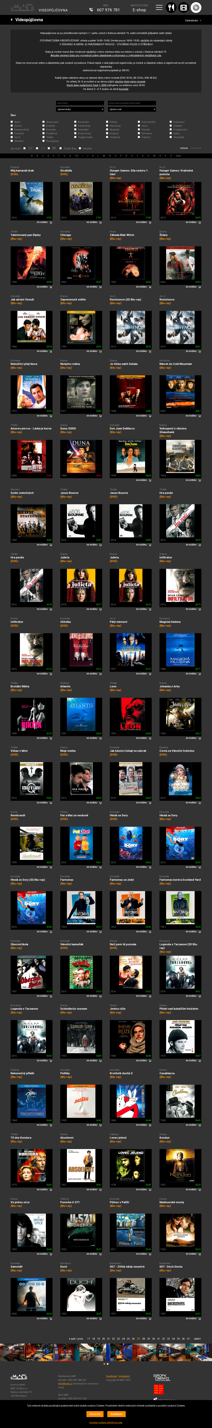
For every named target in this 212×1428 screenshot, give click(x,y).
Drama (18, 125)
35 (178, 1338)
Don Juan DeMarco (122, 428)
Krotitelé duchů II (121, 1073)
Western (19, 141)
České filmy (70, 148)
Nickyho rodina (70, 364)
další (197, 1338)
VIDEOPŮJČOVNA (53, 10)
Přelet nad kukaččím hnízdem (178, 1008)
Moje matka (68, 750)
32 (163, 1338)
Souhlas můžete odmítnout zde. (106, 1422)
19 (98, 1338)
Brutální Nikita (20, 686)
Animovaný (52, 122)
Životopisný (52, 141)
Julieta (64, 557)
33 (168, 1338)
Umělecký (115, 137)
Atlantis (65, 686)
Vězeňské (178, 137)
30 (153, 1338)
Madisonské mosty (171, 1202)
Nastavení (95, 1414)
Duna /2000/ (68, 428)
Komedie (51, 129)
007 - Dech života (170, 1266)
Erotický (50, 125)
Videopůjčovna (27, 19)
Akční (17, 122)
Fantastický (84, 125)
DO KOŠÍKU (42, 222)
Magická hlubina (170, 621)
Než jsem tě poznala (123, 944)
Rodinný (114, 133)
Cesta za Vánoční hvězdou (176, 750)
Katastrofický (21, 129)
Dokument (179, 122)
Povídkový (51, 133)
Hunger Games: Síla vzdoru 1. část (129, 172)
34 (173, 1338)
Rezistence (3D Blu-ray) (125, 299)
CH (76, 155)
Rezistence (167, 299)
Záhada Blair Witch (122, 235)
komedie (123, 89)
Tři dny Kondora (21, 1137)
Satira (176, 133)
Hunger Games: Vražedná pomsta (176, 172)
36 (183, 1338)
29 (148, 1338)
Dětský (113, 122)
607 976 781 (108, 10)
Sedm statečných (22, 492)
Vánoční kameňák (71, 944)
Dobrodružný (148, 122)
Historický (115, 125)
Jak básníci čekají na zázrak (128, 750)
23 (118, 1338)
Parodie (146, 129)
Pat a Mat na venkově (74, 815)
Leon (113, 686)
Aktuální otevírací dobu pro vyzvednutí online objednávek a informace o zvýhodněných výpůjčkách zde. (106, 55)
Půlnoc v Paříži (119, 1202)
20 (103, 1338)
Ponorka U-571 (70, 1202)
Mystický (114, 129)
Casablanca (167, 1073)
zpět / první (76, 1338)
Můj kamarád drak (22, 170)
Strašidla (66, 170)
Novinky (87, 148)
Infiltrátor (165, 557)
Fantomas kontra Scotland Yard (180, 879)
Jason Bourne (69, 492)
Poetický (19, 133)
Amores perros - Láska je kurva (31, 428)
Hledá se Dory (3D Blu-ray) (28, 879)
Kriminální (83, 129)
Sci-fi (17, 137)
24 (123, 1338)
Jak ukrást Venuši (22, 299)
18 (93, 1338)
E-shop (139, 10)
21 (108, 1338)
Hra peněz (166, 492)
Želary (163, 235)
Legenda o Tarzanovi (24, 1008)
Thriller (49, 137)
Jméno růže (118, 1008)
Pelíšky (65, 1073)
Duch (63, 1266)
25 (128, 1338)
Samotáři (16, 1266)
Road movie (84, 133)
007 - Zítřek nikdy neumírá (127, 1266)
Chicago (65, 235)
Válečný (146, 137)
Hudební (177, 125)
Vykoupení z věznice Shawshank (173, 430)
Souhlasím (116, 1414)
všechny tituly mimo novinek (130, 81)
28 (143, 1338)
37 (188, 1338)
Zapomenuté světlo (73, 299)
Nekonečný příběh (22, 1073)
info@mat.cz (65, 1383)
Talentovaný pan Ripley (26, 235)
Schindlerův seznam (73, 1008)
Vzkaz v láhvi (19, 750)
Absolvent (67, 1137)
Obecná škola (19, 944)
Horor (145, 125)
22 (113, 1338)
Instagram (124, 1376)
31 (158, 1338)
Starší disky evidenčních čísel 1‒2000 (87, 85)
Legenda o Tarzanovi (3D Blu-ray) (178, 946)
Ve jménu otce (20, 1202)
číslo (178, 155)
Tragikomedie (85, 137)
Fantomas (66, 879)
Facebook (111, 1376)
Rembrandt (18, 815)
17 (88, 1338)
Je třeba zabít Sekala (123, 364)
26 (133, 1338)
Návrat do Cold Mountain (175, 364)
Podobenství (180, 129)
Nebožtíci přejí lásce (24, 364)
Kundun (164, 1137)
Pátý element (118, 621)
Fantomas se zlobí (122, 879)
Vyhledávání (192, 20)
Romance (147, 133)
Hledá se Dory (119, 815)
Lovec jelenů (118, 1137)
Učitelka (65, 621)
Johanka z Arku (169, 686)
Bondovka (83, 122)
